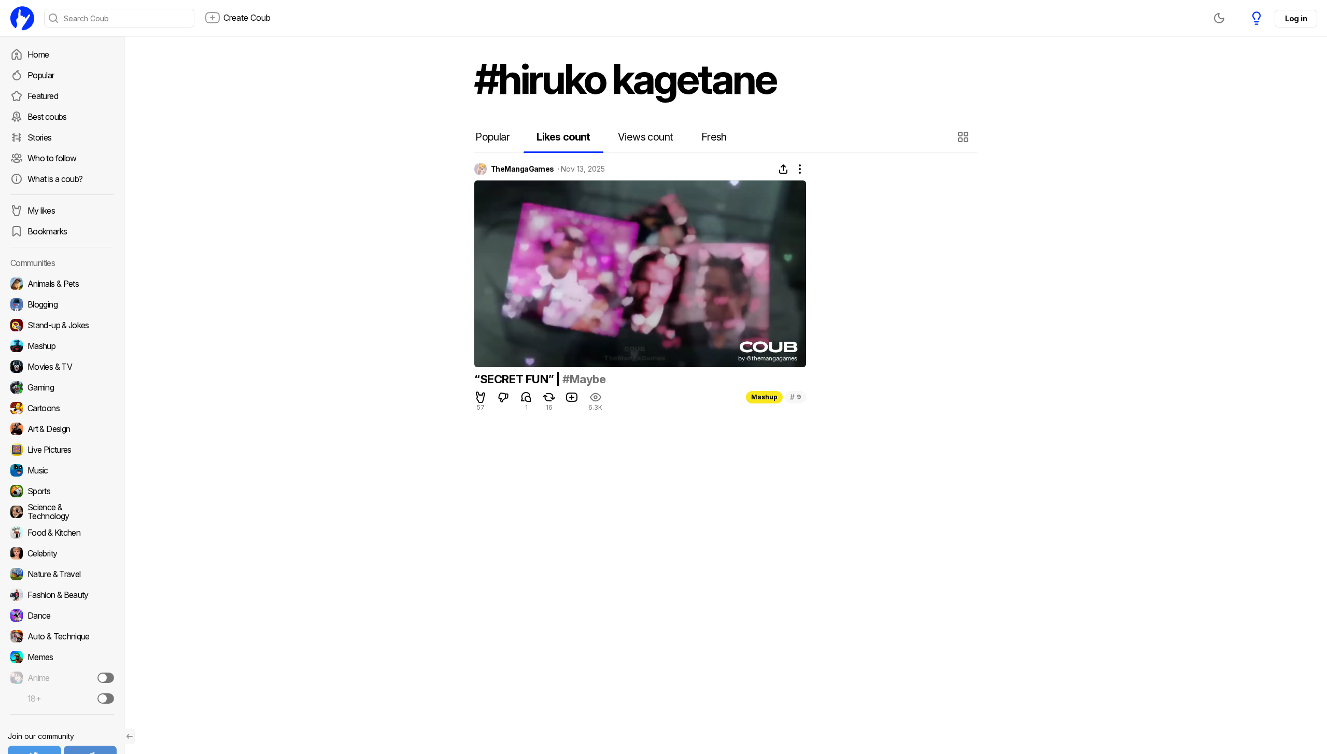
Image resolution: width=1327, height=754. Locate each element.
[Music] (62, 470)
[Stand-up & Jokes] (62, 325)
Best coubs (47, 116)
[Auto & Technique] (62, 636)
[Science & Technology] (62, 511)
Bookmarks (47, 231)
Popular (40, 75)
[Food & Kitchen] (62, 532)
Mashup (764, 397)
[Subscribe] (105, 678)
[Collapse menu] (129, 736)
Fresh (714, 137)
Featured (42, 96)
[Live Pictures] (62, 449)
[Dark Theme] (1219, 18)
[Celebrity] (62, 553)
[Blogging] (62, 304)
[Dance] (62, 615)
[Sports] (62, 491)
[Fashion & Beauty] (62, 594)
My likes (41, 210)
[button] (964, 136)
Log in (1296, 18)
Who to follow (52, 158)
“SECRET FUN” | (518, 379)
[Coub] (22, 18)
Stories (39, 137)
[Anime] (62, 677)
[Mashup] (62, 346)
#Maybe (584, 379)
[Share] (783, 169)
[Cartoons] (62, 408)
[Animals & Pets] (62, 283)
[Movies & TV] (62, 366)
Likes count (563, 137)
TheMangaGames (522, 169)
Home (38, 54)
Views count (645, 137)
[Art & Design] (62, 428)
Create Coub (247, 17)
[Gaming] (62, 387)
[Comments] (526, 397)
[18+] (105, 698)
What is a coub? (54, 179)
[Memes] (62, 657)
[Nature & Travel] (62, 574)
